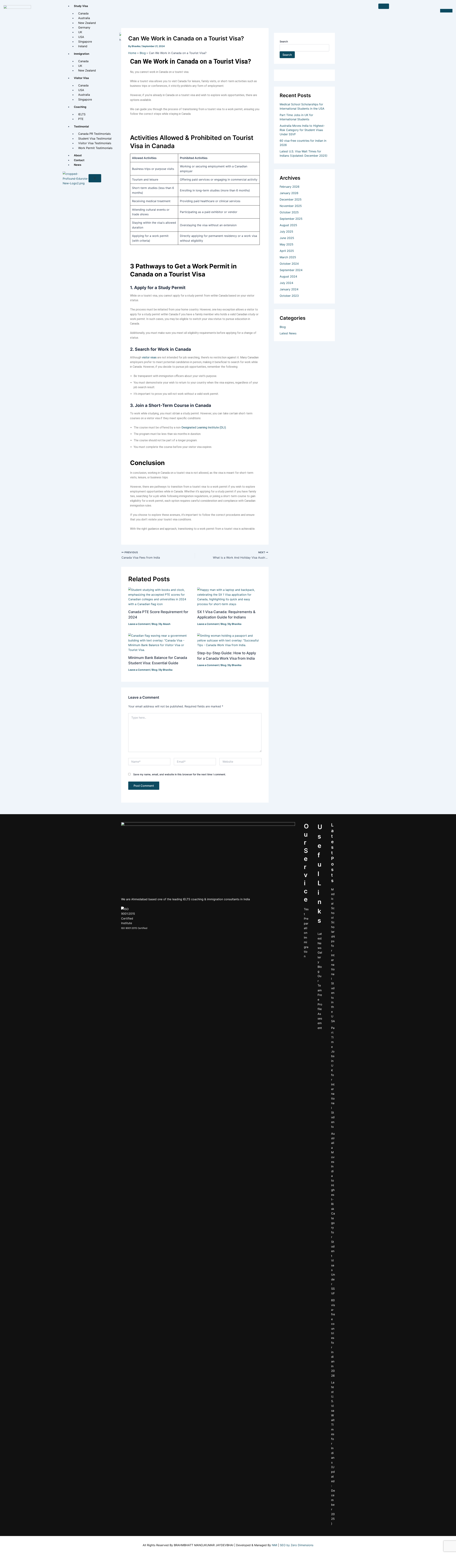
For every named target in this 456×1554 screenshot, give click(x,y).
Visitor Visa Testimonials (94, 143)
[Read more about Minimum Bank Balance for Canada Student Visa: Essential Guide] (160, 642)
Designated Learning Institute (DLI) (204, 427)
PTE (81, 119)
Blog (154, 623)
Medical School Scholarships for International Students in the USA (333, 955)
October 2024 (289, 263)
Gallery (320, 957)
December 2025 (291, 199)
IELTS (82, 114)
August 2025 (288, 225)
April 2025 (287, 251)
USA (81, 37)
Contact (79, 160)
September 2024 (291, 270)
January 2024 (289, 289)
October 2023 (289, 295)
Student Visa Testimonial (95, 138)
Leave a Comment (139, 623)
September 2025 (291, 218)
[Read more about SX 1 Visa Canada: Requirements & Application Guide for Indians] (229, 597)
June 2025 (287, 238)
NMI (274, 1545)
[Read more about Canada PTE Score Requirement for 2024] (160, 597)
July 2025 (286, 231)
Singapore (85, 41)
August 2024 (288, 276)
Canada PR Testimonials (94, 133)
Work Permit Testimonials (95, 148)
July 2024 (286, 283)
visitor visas (149, 357)
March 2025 (288, 257)
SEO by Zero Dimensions (296, 1545)
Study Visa (81, 6)
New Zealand (87, 23)
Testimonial (81, 126)
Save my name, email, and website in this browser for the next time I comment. (179, 774)
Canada (83, 13)
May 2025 (286, 244)
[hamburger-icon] (383, 6)
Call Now (446, 10)
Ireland (82, 46)
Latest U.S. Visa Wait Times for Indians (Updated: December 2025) (333, 1453)
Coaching (80, 107)
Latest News (288, 333)
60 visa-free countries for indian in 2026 (333, 1337)
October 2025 (289, 212)
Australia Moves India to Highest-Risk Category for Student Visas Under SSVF (333, 1213)
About (78, 155)
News (77, 164)
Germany (84, 27)
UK (80, 32)
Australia (84, 18)
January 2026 (289, 193)
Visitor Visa (81, 78)
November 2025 (291, 206)
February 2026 (289, 186)
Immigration (81, 53)
